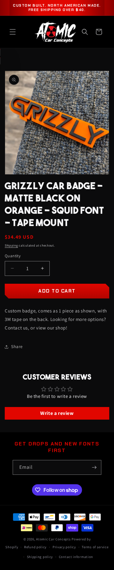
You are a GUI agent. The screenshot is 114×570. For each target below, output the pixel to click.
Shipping (11, 245)
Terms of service (95, 547)
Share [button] (17, 346)
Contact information (76, 557)
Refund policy (35, 547)
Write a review (56, 413)
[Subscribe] (94, 467)
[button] (13, 32)
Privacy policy (64, 547)
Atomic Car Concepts (53, 539)
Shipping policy (40, 557)
